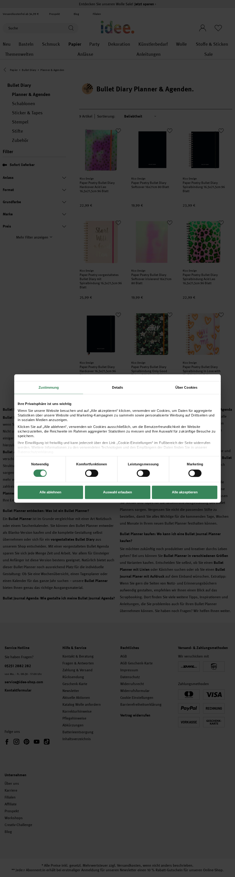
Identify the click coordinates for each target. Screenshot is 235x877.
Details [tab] (117, 387)
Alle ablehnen (50, 492)
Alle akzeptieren (185, 492)
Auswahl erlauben (117, 492)
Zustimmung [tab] (49, 387)
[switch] (91, 473)
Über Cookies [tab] (186, 387)
